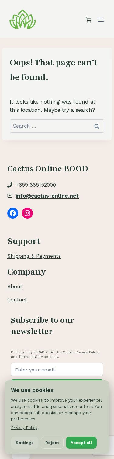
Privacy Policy (24, 427)
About (14, 286)
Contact (17, 300)
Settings (25, 442)
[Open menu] (100, 19)
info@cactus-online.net (47, 196)
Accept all (81, 442)
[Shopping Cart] (88, 20)
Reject (52, 442)
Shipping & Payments (34, 256)
